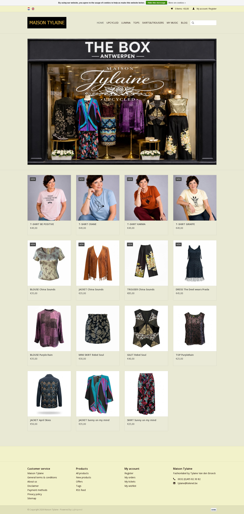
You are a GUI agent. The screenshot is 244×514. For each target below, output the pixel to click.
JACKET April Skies (40, 420)
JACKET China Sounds (91, 289)
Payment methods (37, 490)
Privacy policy (34, 494)
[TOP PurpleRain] (195, 328)
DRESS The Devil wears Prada (192, 289)
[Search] (191, 23)
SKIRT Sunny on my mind (141, 420)
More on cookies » (177, 3)
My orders (129, 477)
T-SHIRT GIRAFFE (185, 224)
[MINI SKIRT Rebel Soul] (98, 328)
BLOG (184, 22)
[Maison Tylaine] (50, 22)
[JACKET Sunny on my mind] (98, 394)
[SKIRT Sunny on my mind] (146, 394)
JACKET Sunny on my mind (94, 420)
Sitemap (31, 498)
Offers (79, 481)
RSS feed (81, 490)
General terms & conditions (42, 477)
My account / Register (206, 8)
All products (82, 473)
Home (100, 22)
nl (28, 8)
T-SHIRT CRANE (87, 224)
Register (128, 473)
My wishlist (130, 485)
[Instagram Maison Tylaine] (128, 453)
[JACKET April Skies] (49, 394)
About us (32, 481)
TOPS (136, 22)
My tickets (129, 481)
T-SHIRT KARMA (136, 224)
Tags (78, 485)
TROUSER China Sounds (140, 289)
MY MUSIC (172, 22)
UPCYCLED (113, 22)
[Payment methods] (213, 509)
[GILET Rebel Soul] (146, 328)
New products (83, 477)
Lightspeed (77, 509)
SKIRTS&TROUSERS (153, 22)
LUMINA (125, 22)
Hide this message (156, 3)
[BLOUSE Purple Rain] (49, 328)
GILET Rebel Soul (136, 354)
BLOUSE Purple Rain (41, 354)
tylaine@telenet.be (188, 483)
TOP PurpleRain (185, 354)
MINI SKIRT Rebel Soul (91, 354)
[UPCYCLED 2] (122, 102)
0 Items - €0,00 (182, 8)
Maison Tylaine (35, 473)
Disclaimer (33, 485)
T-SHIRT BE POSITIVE (42, 224)
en (33, 8)
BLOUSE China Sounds (42, 289)
